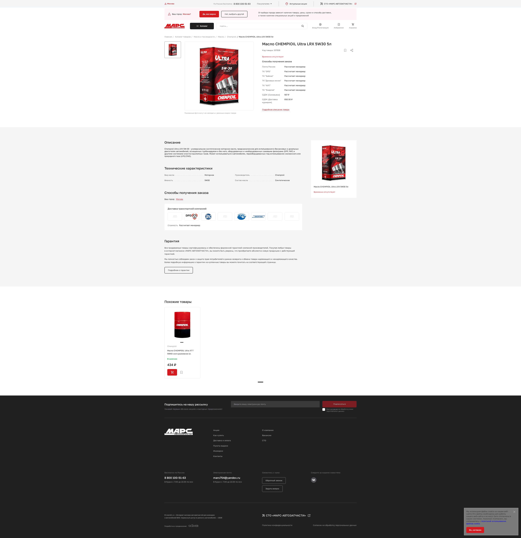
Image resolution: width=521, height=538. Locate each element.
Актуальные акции (298, 4)
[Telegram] (337, 53)
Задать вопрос (272, 488)
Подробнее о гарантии (178, 270)
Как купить (218, 435)
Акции (216, 430)
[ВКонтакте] (342, 53)
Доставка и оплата (222, 440)
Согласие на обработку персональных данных (335, 525)
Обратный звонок (274, 480)
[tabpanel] (182, 342)
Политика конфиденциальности (277, 525)
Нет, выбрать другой (234, 14)
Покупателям (263, 4)
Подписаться (339, 404)
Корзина (353, 28)
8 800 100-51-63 (242, 3)
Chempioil (172, 346)
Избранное (339, 28)
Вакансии (266, 435)
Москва (179, 199)
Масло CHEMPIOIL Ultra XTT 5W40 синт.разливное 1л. (180, 352)
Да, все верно (209, 14)
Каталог (204, 26)
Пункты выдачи (220, 446)
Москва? (187, 14)
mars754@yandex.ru (226, 477)
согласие (334, 409)
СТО (264, 440)
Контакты (217, 456)
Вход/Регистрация (320, 28)
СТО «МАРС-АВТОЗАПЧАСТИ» (338, 4)
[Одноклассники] (346, 53)
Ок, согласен (475, 530)
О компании (268, 430)
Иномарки (218, 451)
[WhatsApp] (350, 53)
